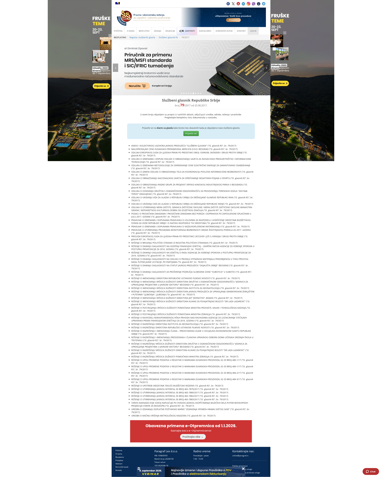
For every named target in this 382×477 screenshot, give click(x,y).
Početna (118, 31)
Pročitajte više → (192, 437)
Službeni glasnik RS (168, 37)
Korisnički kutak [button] (224, 31)
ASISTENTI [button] (190, 31)
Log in (253, 31)
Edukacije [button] (170, 31)
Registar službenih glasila (142, 37)
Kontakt (118, 470)
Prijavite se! (191, 133)
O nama (130, 31)
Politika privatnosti (240, 466)
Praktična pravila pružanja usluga (246, 472)
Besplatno (144, 31)
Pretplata (119, 460)
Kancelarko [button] (205, 31)
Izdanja (157, 31)
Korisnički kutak (121, 467)
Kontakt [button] (241, 31)
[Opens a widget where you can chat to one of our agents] (370, 472)
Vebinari (118, 463)
